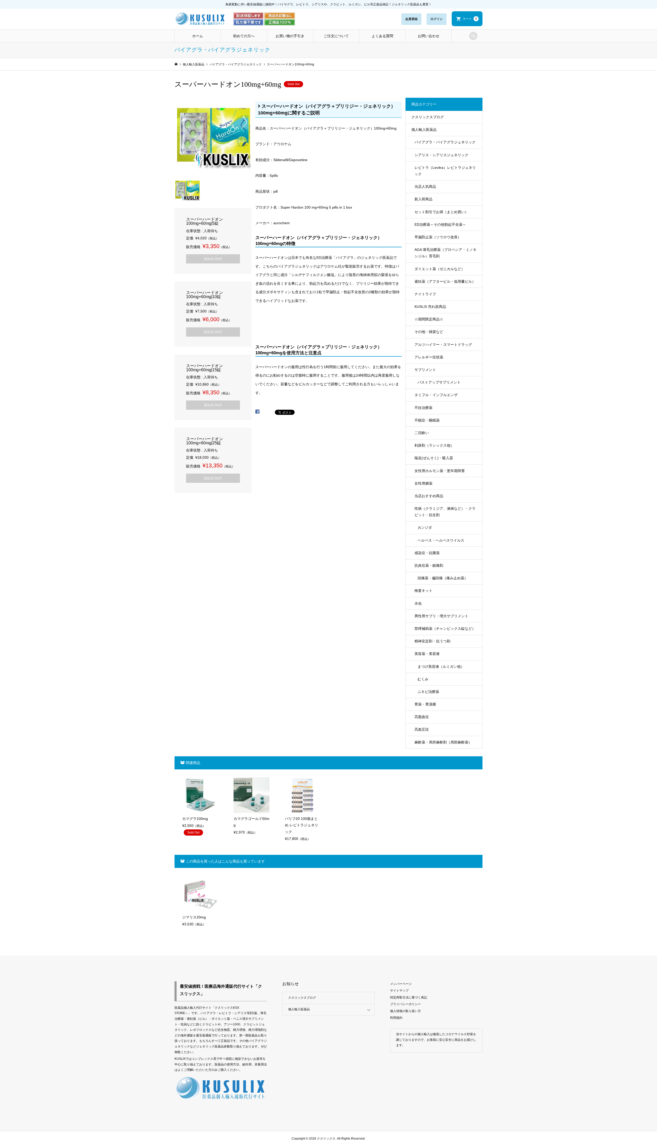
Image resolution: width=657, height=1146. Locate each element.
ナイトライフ (425, 294)
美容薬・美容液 (427, 654)
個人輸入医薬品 (424, 130)
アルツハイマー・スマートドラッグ (443, 344)
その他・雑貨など (428, 332)
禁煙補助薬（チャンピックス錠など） (445, 628)
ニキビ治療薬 (428, 692)
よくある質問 (382, 36)
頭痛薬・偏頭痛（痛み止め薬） (443, 578)
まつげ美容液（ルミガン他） (441, 666)
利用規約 (396, 1018)
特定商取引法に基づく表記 (408, 997)
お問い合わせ (428, 36)
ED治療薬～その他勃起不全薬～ (440, 224)
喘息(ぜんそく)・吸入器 (433, 458)
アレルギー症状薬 (428, 357)
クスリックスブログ (427, 117)
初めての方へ (244, 36)
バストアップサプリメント (439, 382)
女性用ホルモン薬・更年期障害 (439, 471)
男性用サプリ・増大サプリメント (441, 616)
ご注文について (336, 36)
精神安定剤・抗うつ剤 (432, 641)
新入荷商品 (423, 199)
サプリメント (425, 370)
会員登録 (411, 19)
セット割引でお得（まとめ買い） (441, 212)
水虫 (418, 603)
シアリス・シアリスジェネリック (441, 155)
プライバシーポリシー (405, 1004)
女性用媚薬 (423, 483)
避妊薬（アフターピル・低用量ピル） (445, 281)
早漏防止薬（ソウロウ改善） (437, 237)
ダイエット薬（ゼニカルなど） (439, 269)
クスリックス (325, 1138)
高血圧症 (421, 729)
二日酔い (421, 433)
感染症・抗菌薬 (427, 553)
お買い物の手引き (290, 36)
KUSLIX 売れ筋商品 (430, 307)
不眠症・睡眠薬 (427, 420)
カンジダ (425, 527)
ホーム (197, 36)
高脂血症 (421, 717)
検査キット (423, 591)
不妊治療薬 (423, 408)
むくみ (423, 679)
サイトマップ (399, 990)
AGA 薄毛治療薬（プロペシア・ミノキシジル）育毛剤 (445, 253)
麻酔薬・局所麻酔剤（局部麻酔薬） (443, 742)
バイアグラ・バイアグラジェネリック (445, 142)
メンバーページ (401, 984)
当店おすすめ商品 (428, 496)
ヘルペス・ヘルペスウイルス (441, 540)
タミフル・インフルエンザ (436, 395)
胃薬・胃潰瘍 (425, 704)
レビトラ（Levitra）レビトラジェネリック (445, 170)
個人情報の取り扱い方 (405, 1011)
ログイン (436, 19)
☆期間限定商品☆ (428, 319)
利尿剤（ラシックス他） (434, 445)
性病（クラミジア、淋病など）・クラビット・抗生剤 (445, 511)
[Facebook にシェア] (257, 414)
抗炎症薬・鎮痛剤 (428, 565)
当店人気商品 (425, 186)
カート (470, 19)
